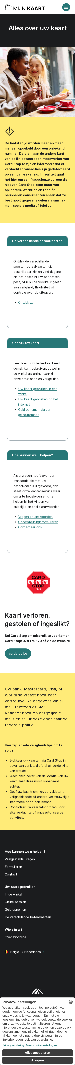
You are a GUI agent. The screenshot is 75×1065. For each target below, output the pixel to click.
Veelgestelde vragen (20, 859)
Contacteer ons (30, 527)
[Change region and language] (43, 952)
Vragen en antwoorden (35, 517)
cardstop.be (16, 655)
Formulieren (13, 867)
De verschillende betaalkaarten (28, 917)
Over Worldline (15, 937)
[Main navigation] (66, 7)
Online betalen (15, 902)
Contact (11, 874)
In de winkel (13, 894)
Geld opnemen (15, 909)
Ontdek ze (26, 302)
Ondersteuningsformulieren (38, 522)
